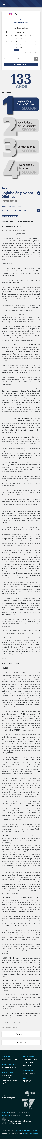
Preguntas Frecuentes (29, 1073)
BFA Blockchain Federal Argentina (9, 1082)
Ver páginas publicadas (10, 216)
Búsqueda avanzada (21, 65)
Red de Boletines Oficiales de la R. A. (8, 1077)
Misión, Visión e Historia (9, 1059)
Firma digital (27, 1065)
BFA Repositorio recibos (30, 1059)
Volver (5, 188)
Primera (4, 206)
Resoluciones (11, 206)
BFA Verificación (28, 1062)
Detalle (19, 206)
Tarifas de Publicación (9, 1067)
